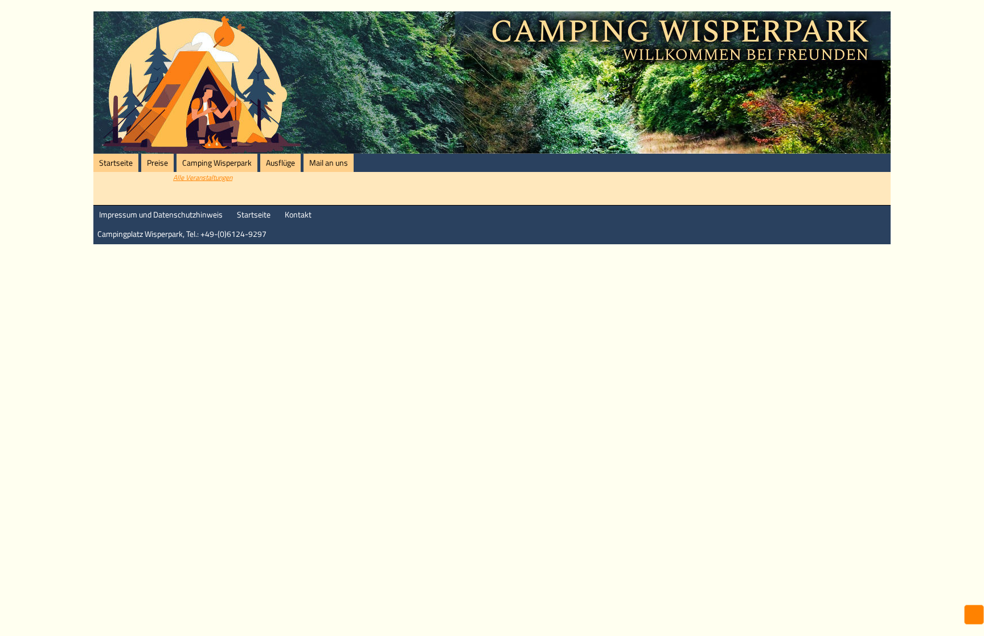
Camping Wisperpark (217, 163)
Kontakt (298, 214)
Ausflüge (280, 163)
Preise (157, 163)
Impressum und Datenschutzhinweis (161, 214)
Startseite (116, 163)
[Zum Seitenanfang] (974, 616)
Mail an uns (328, 163)
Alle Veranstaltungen (202, 177)
